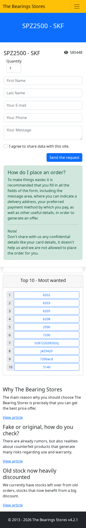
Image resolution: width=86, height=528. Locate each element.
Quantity (14, 61)
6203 (46, 303)
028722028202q (47, 343)
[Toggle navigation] (76, 6)
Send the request (64, 157)
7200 (46, 335)
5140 (46, 367)
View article (13, 417)
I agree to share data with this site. (39, 146)
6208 (46, 319)
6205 (46, 311)
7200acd (46, 359)
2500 (46, 327)
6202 (46, 295)
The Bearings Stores (24, 6)
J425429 (47, 351)
